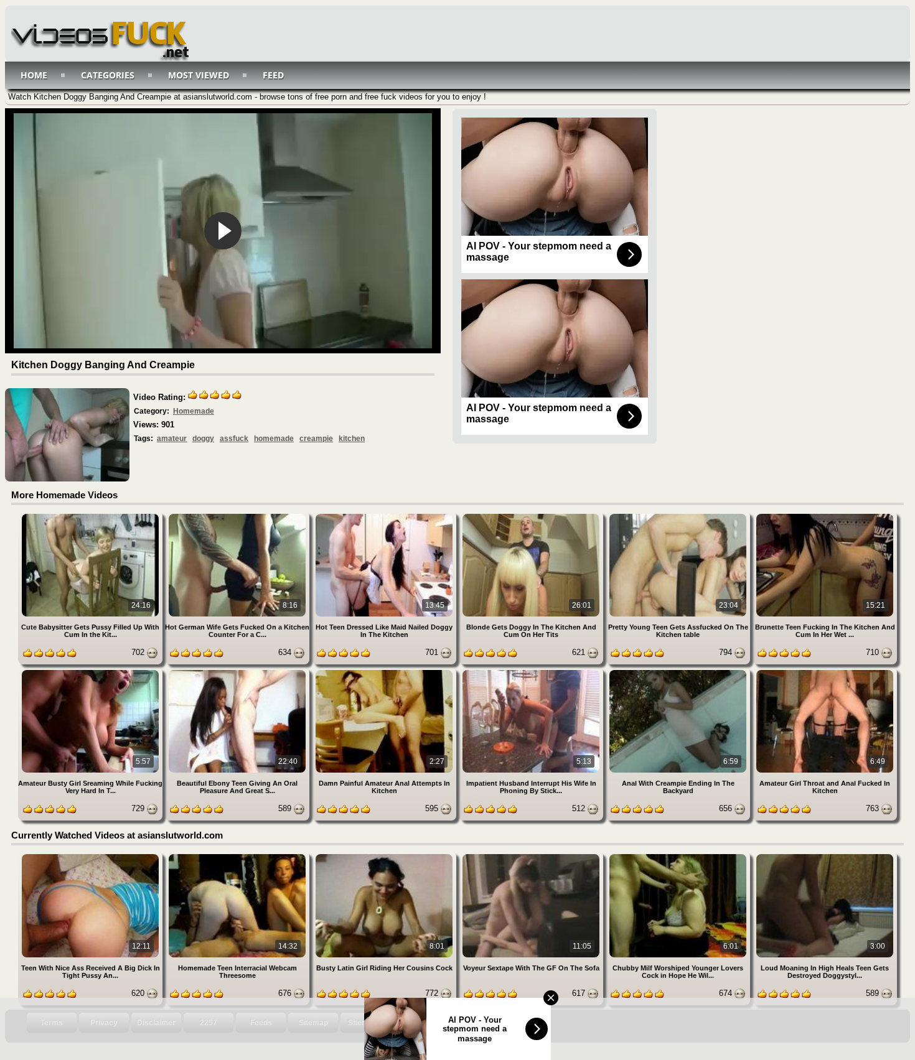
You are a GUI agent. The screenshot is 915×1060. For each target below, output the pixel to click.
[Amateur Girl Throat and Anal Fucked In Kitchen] (825, 672)
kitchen (352, 438)
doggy (203, 438)
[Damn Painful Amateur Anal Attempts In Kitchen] (385, 672)
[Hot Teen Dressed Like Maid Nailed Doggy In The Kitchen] (385, 516)
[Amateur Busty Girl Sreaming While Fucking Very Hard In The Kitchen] (91, 672)
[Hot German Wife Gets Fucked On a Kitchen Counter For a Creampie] (238, 516)
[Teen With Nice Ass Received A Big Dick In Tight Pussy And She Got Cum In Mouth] (91, 856)
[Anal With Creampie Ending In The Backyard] (679, 672)
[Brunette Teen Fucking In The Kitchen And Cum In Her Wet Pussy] (825, 516)
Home (34, 75)
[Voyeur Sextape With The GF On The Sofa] (532, 856)
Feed (273, 75)
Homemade (193, 411)
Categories (107, 75)
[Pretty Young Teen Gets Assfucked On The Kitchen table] (679, 516)
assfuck (234, 438)
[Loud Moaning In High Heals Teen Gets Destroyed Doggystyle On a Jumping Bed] (825, 856)
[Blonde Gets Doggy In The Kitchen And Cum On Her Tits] (532, 516)
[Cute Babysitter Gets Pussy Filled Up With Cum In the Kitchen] (91, 516)
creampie (316, 438)
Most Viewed (198, 75)
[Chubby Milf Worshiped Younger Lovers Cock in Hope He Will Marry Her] (679, 856)
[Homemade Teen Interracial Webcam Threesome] (238, 856)
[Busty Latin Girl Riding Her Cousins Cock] (385, 856)
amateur (172, 438)
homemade (274, 438)
